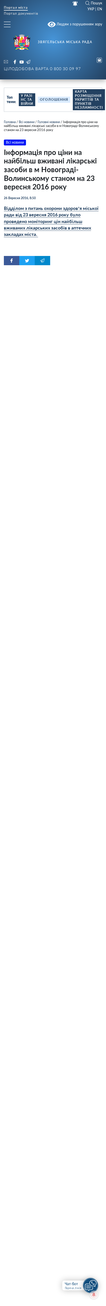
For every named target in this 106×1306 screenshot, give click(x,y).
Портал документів (21, 13)
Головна (10, 122)
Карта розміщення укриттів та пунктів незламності (89, 99)
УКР (90, 9)
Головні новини (49, 122)
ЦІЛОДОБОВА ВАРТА (42, 68)
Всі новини (26, 122)
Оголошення (54, 99)
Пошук (96, 3)
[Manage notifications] (94, 1295)
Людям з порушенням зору (79, 24)
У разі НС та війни (27, 100)
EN (99, 9)
